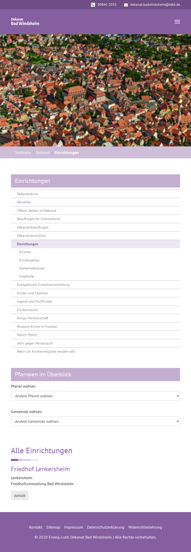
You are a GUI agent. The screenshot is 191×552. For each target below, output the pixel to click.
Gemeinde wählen (26, 411)
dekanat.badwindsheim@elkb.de (155, 4)
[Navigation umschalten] (177, 21)
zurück (19, 495)
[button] (12, 90)
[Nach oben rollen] (180, 541)
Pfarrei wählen (23, 386)
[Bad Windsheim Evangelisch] (25, 21)
